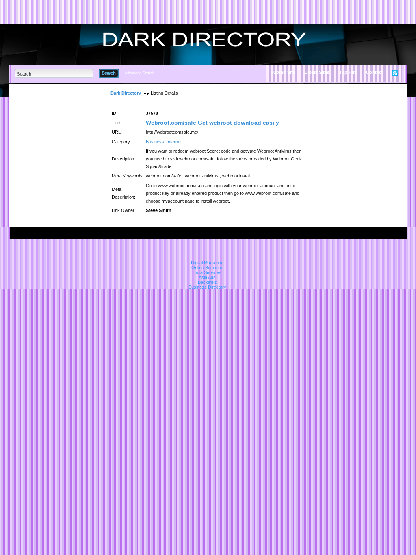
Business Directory (207, 287)
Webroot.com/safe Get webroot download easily (212, 122)
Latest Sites (316, 72)
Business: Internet (164, 141)
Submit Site (283, 72)
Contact (374, 72)
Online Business (207, 267)
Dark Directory (125, 93)
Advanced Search (139, 73)
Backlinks (207, 282)
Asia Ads (207, 277)
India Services (207, 272)
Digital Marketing (207, 262)
